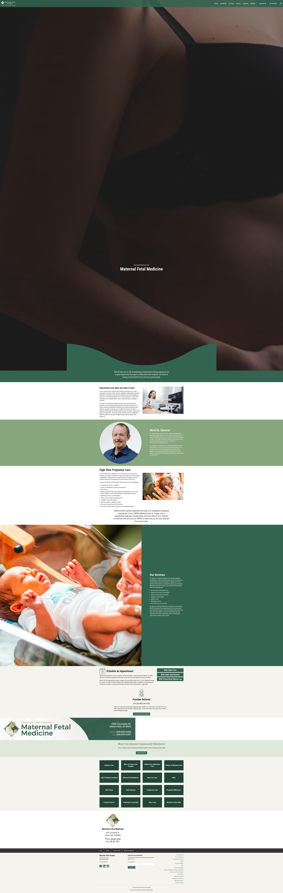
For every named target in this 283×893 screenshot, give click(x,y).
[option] (141, 268)
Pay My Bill (223, 3)
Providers (272, 3)
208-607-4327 (137, 708)
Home (216, 3)
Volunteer (245, 3)
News (182, 865)
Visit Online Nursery (141, 752)
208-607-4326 (123, 710)
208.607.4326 (115, 839)
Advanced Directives (179, 880)
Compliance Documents (178, 859)
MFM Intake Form (170, 670)
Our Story (231, 3)
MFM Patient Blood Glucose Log (170, 679)
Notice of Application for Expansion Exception (174, 869)
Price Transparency (180, 857)
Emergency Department (179, 867)
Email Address (131, 862)
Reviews (252, 3)
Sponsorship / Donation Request (177, 872)
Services (262, 3)
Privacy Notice (181, 874)
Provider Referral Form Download (141, 714)
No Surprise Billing (179, 882)
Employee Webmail (179, 863)
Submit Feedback (180, 854)
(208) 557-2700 (104, 861)
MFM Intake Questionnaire (170, 675)
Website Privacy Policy (179, 876)
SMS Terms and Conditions (178, 878)
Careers (238, 3)
